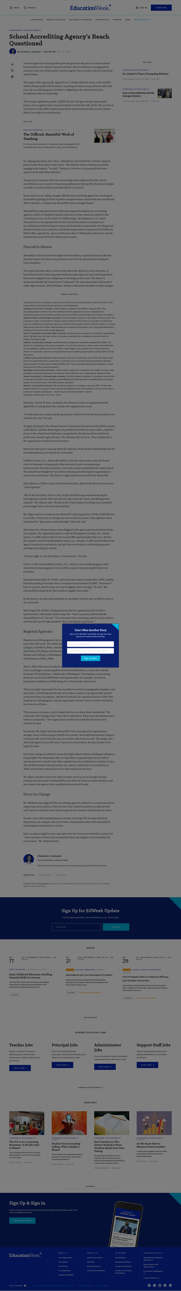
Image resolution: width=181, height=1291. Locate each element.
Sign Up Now (90, 658)
